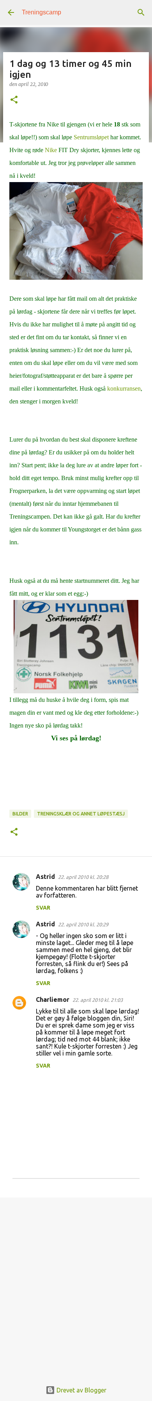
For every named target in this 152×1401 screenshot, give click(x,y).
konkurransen (124, 388)
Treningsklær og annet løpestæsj (81, 813)
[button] (14, 100)
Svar (43, 908)
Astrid (45, 876)
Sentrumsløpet (91, 137)
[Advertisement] (76, 1285)
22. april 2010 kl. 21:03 (97, 1000)
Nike (51, 150)
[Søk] (141, 12)
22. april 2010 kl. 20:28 (83, 877)
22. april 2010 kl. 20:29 (83, 924)
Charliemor (52, 999)
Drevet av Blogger (80, 1390)
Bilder (20, 813)
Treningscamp (41, 12)
